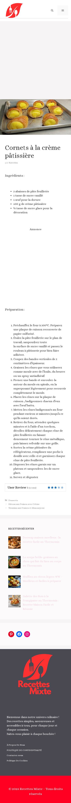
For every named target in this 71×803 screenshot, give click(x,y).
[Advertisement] (35, 58)
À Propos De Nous (16, 745)
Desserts (13, 500)
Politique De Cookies (17, 760)
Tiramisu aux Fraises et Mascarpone (26, 508)
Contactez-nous (15, 755)
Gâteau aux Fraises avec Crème (23, 504)
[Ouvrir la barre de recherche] (52, 10)
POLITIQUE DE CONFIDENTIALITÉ (24, 750)
